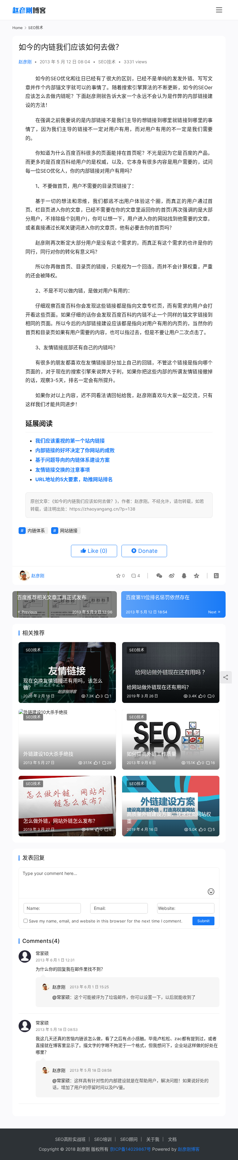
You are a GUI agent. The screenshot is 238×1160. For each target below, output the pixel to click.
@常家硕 (61, 997)
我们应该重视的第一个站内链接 (70, 441)
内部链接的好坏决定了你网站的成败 (75, 450)
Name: (33, 908)
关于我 (152, 1139)
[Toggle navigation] (219, 9)
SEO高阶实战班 (70, 1139)
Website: (166, 908)
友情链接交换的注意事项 (62, 470)
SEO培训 (103, 1139)
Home (17, 27)
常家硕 (42, 953)
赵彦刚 (25, 61)
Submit (203, 920)
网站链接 (68, 530)
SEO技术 (107, 61)
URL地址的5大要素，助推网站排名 (74, 479)
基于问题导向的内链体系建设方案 (72, 460)
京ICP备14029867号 (130, 1149)
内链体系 (36, 530)
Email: (100, 908)
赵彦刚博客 (189, 1149)
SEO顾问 (129, 1139)
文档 (172, 1139)
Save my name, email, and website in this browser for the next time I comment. (105, 920)
